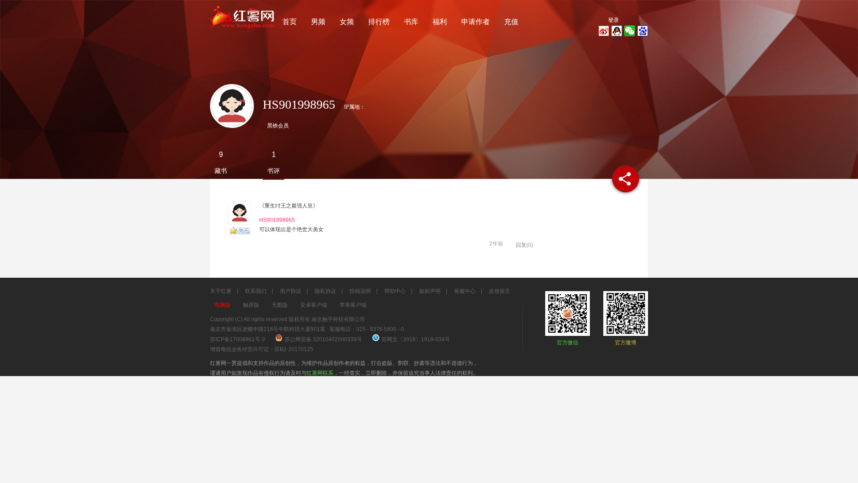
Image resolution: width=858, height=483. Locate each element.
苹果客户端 (353, 305)
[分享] (625, 178)
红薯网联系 (320, 373)
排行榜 (379, 21)
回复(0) (524, 245)
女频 (347, 21)
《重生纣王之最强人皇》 (288, 206)
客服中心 (464, 291)
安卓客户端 (313, 305)
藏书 (220, 170)
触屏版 (251, 305)
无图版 (280, 305)
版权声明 (430, 291)
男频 (318, 21)
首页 (289, 21)
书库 (411, 21)
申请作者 (475, 21)
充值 (511, 21)
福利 (440, 21)
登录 (613, 20)
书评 (273, 170)
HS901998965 (277, 220)
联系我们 (255, 291)
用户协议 (290, 291)
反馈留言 (499, 291)
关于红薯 (220, 291)
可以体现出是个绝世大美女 (291, 229)
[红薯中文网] (242, 31)
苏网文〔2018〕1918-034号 (416, 339)
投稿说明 (360, 291)
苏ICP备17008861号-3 (237, 339)
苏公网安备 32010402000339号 (324, 339)
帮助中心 (395, 291)
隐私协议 (325, 291)
